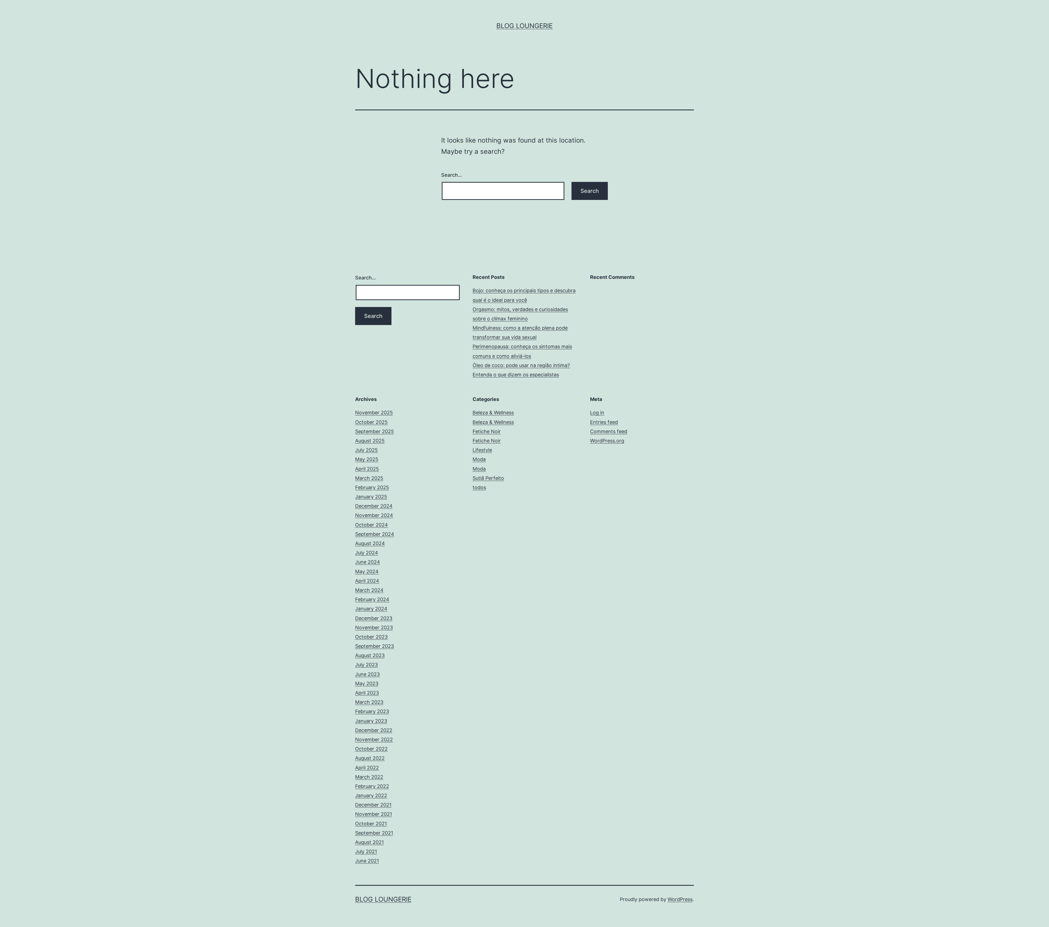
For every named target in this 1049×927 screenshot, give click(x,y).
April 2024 (367, 581)
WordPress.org (607, 441)
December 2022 (373, 730)
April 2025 (367, 469)
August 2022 (370, 758)
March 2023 (369, 702)
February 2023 (372, 711)
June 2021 (367, 861)
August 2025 (370, 441)
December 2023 (373, 618)
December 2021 (373, 805)
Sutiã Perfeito (488, 478)
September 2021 (374, 833)
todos (479, 487)
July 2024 (366, 553)
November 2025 (374, 412)
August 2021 (369, 842)
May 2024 (367, 571)
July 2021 (366, 851)
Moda (479, 459)
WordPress (680, 899)
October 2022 (371, 749)
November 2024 (374, 515)
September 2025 (374, 431)
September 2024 (374, 534)
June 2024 (367, 562)
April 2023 (367, 693)
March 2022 (369, 777)
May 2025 (366, 459)
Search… (451, 175)
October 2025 (371, 422)
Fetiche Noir (487, 431)
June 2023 (367, 674)
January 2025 (371, 497)
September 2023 (374, 646)
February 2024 (372, 599)
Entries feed (604, 422)
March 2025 (369, 478)
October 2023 (371, 637)
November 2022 (374, 739)
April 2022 (367, 767)
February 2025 (372, 487)
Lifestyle (482, 450)
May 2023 (366, 683)
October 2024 (371, 525)
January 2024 (371, 609)
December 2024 (374, 506)
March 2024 (369, 590)
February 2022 (372, 786)
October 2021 (371, 823)
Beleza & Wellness (493, 412)
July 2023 (366, 665)
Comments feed (608, 431)
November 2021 (373, 814)
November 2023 (374, 627)
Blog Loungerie (524, 26)
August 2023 (370, 655)
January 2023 (371, 721)
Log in (597, 412)
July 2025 (366, 450)
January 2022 (371, 795)
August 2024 (370, 543)
